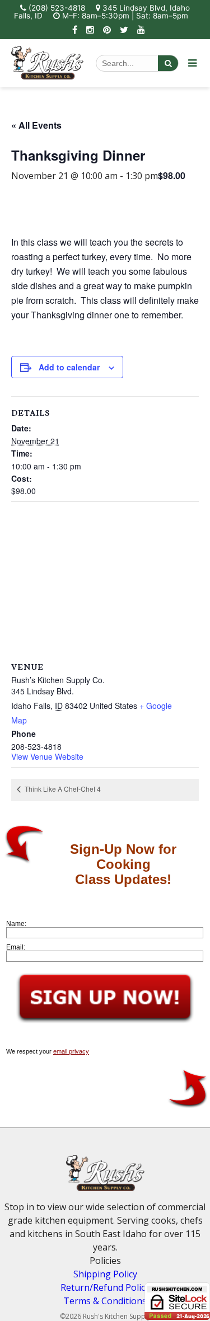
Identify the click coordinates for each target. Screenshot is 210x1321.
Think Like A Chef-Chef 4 (62, 788)
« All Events (36, 125)
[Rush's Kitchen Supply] (47, 76)
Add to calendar (69, 367)
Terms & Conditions (105, 1301)
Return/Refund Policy (105, 1287)
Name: (16, 923)
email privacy (71, 1051)
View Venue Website (47, 756)
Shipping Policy (105, 1274)
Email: (15, 947)
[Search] (168, 63)
